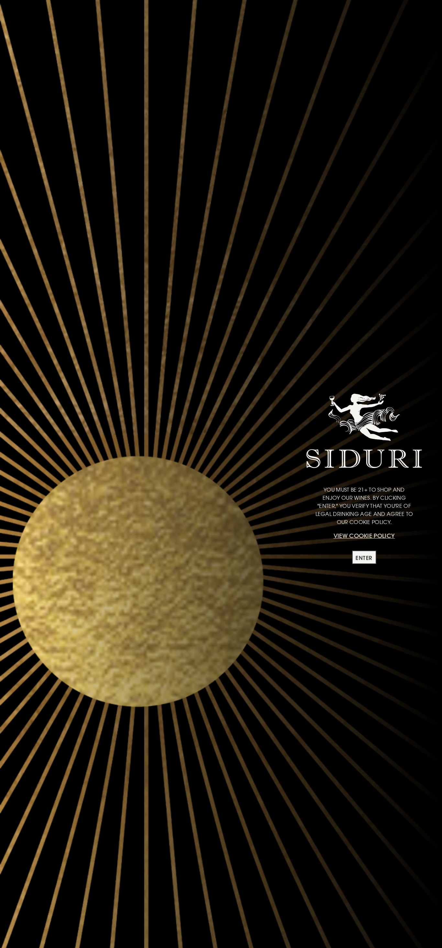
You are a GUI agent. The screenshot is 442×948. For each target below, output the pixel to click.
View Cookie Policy (364, 536)
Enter (364, 557)
